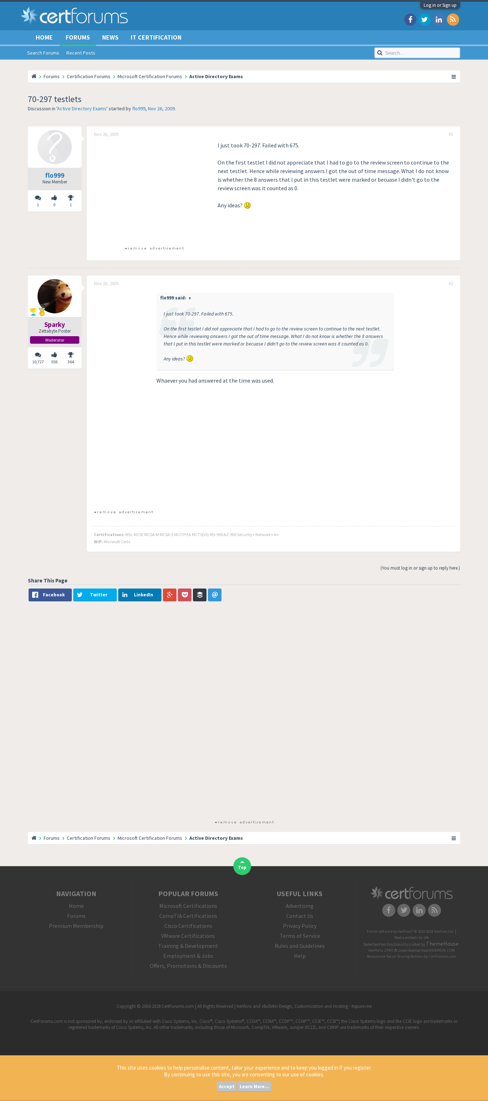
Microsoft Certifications (188, 905)
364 (71, 361)
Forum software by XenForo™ (410, 931)
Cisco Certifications (188, 925)
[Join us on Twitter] (424, 19)
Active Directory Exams (81, 108)
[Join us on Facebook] (410, 19)
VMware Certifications (188, 935)
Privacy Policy (300, 925)
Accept (226, 1087)
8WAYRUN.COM (442, 950)
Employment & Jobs (188, 955)
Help (300, 955)
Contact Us (299, 915)
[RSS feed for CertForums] (453, 19)
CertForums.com (442, 956)
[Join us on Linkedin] (439, 19)
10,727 (38, 361)
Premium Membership (76, 925)
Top (242, 867)
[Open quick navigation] (454, 76)
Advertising (300, 905)
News (110, 37)
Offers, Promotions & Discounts (188, 965)
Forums (78, 37)
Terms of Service (300, 935)
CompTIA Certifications (188, 915)
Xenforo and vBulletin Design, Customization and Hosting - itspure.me (304, 1006)
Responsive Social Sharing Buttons (395, 956)
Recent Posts (80, 53)
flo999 (138, 108)
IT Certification (156, 37)
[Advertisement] (154, 191)
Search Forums (43, 53)
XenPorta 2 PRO (381, 950)
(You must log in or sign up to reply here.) (420, 568)
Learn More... (254, 1087)
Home (44, 37)
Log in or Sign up (440, 5)
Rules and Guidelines (300, 945)
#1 (451, 134)
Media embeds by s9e (411, 937)
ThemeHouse (442, 943)
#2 (451, 284)
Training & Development (188, 945)
